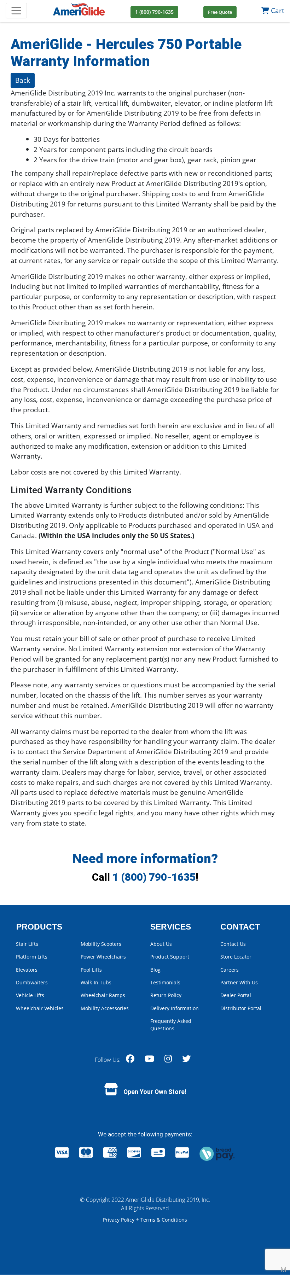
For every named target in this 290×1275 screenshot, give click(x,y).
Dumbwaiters (32, 982)
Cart (276, 10)
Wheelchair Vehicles (40, 1008)
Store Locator (235, 956)
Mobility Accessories (105, 1008)
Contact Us (233, 944)
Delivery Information (174, 1008)
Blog (155, 969)
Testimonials (165, 982)
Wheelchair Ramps (103, 995)
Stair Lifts (27, 944)
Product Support (169, 956)
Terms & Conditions (163, 1219)
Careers (229, 969)
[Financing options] (217, 1152)
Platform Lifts (31, 956)
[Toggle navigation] (16, 10)
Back (22, 80)
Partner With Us (239, 982)
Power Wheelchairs (103, 956)
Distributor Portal (240, 1008)
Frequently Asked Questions (170, 1024)
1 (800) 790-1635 (154, 877)
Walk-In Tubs (96, 982)
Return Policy (165, 995)
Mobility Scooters (101, 944)
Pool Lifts (91, 969)
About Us (161, 944)
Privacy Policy (119, 1219)
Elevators (26, 969)
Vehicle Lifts (30, 995)
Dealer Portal (235, 995)
